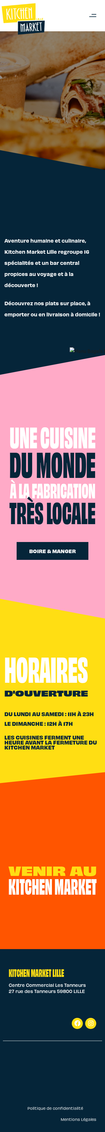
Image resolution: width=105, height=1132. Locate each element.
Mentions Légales (78, 1119)
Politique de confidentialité (55, 1108)
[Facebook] (77, 1023)
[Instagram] (90, 1023)
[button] (93, 15)
